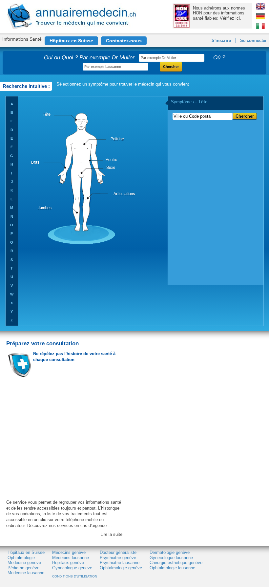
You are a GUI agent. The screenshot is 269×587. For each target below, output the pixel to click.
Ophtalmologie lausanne (172, 567)
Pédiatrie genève (23, 567)
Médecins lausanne (70, 557)
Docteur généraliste (118, 552)
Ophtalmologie (21, 557)
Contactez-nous (124, 40)
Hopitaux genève (68, 562)
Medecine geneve (24, 562)
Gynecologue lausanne (171, 557)
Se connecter (253, 40)
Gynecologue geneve (72, 567)
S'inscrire (221, 40)
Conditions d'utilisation (74, 576)
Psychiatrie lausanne (119, 562)
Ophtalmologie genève (121, 567)
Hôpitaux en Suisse (71, 40)
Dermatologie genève (170, 552)
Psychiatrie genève (118, 557)
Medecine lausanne (26, 572)
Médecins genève (69, 552)
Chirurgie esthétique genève (176, 562)
